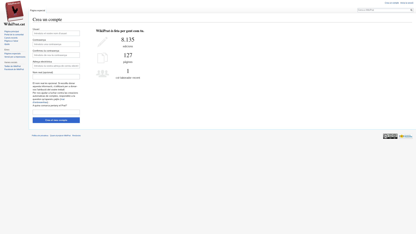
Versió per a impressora (14, 57)
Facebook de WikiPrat (14, 69)
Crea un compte (392, 3)
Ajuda (7, 44)
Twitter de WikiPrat (12, 66)
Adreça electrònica (42, 61)
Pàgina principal (11, 31)
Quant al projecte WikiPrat (60, 135)
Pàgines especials (12, 53)
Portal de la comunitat (14, 34)
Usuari (36, 29)
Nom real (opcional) (43, 72)
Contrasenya (39, 40)
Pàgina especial (37, 10)
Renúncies (76, 135)
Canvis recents (11, 38)
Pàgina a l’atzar (11, 41)
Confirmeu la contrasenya (46, 50)
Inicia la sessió (406, 3)
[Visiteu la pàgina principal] (14, 13)
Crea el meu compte (56, 120)
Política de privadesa (40, 135)
